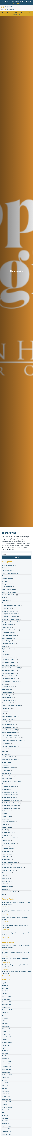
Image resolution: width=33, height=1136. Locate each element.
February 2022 (6, 1126)
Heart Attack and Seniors (9, 716)
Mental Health (6, 762)
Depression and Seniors (9, 643)
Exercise (4, 684)
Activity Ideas (6, 568)
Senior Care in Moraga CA (9, 795)
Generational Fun (7, 703)
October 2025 (6, 1007)
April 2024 (5, 1056)
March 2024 (5, 1058)
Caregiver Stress (7, 608)
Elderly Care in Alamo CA (9, 670)
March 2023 (5, 1091)
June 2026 (5, 985)
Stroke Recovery (7, 886)
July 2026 (4, 983)
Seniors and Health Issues (9, 862)
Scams (4, 784)
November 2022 (6, 1102)
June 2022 (5, 1115)
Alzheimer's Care (7, 578)
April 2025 (5, 1023)
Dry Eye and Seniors (8, 649)
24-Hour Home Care (8, 565)
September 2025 (7, 1010)
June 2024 (5, 1050)
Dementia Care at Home (9, 635)
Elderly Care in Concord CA (10, 676)
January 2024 (6, 1064)
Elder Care (5, 654)
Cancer (4, 603)
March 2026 (5, 994)
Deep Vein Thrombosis (9, 822)
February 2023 (6, 1094)
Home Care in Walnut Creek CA (11, 738)
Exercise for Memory (8, 687)
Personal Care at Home (9, 843)
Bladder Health (6, 816)
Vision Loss (5, 889)
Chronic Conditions (7, 624)
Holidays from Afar (7, 719)
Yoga (3, 894)
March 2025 (5, 1026)
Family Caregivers (7, 695)
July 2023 (4, 1080)
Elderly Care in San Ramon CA (10, 681)
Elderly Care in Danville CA (9, 678)
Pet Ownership (6, 778)
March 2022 (5, 1123)
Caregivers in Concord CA (9, 611)
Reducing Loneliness (8, 849)
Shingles (4, 830)
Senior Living (6, 835)
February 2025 (6, 1029)
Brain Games (6, 600)
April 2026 (5, 991)
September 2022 (7, 1107)
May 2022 (5, 1118)
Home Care (5, 722)
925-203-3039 (10, 10)
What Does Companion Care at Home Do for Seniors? (15, 918)
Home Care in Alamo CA (9, 727)
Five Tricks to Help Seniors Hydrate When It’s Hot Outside (15, 926)
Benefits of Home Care (9, 592)
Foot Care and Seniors (8, 700)
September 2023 (7, 1075)
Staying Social (6, 881)
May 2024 (5, 1053)
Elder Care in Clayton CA (9, 660)
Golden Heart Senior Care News (11, 706)
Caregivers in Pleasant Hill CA (10, 619)
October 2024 (6, 1040)
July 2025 (4, 1015)
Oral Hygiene (6, 770)
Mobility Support (7, 859)
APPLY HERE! (16, 15)
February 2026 (6, 996)
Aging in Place (6, 840)
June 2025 (5, 1018)
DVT (3, 651)
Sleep (3, 714)
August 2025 (6, 1012)
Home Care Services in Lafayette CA (13, 741)
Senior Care (5, 789)
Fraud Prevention (7, 854)
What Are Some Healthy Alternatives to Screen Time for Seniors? (16, 903)
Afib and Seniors (7, 570)
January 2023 (6, 1096)
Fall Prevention (6, 689)
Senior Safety (6, 851)
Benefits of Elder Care (8, 589)
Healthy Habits (6, 708)
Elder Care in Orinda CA (9, 665)
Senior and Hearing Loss (9, 786)
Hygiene (4, 751)
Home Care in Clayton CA (9, 730)
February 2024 (6, 1061)
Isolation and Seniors (8, 757)
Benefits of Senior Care (9, 595)
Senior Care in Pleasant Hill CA (11, 800)
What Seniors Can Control (9, 892)
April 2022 (5, 1121)
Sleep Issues (5, 878)
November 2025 (6, 1004)
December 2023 (6, 1067)
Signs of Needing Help (8, 870)
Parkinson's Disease (8, 776)
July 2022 (4, 1113)
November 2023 (6, 1069)
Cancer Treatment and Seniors (11, 605)
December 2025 (6, 1002)
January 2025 (6, 1031)
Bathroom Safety (7, 587)
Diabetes (4, 646)
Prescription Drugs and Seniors (11, 781)
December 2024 (6, 1034)
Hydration (5, 749)
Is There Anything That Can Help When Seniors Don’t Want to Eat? (16, 911)
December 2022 (6, 1099)
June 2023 (5, 1083)
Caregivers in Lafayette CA (10, 616)
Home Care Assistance (8, 724)
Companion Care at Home (9, 630)
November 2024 (6, 1037)
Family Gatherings (7, 697)
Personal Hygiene (7, 846)
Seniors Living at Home (9, 865)
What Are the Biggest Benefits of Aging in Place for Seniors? (16, 934)
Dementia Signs (6, 641)
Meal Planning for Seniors (9, 759)
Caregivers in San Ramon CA (10, 622)
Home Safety (6, 743)
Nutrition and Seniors (8, 768)
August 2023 (6, 1077)
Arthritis (4, 581)
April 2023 (5, 1088)
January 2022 (6, 1129)
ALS (3, 576)
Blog (3, 597)
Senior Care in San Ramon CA (10, 803)
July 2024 (4, 1048)
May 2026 (5, 988)
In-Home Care (6, 754)
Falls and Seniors (7, 692)
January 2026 (6, 999)
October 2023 (6, 1072)
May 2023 (5, 1085)
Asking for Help (6, 584)
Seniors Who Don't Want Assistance (12, 867)
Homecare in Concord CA (9, 746)
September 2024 (7, 1042)
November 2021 (6, 1134)
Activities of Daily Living (9, 838)
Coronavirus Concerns (8, 633)
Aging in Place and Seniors (10, 573)
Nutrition (5, 711)
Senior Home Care (7, 832)
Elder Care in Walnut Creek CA (11, 668)
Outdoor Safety (7, 773)
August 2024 (6, 1045)
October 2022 (6, 1104)
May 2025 (5, 1021)
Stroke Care (5, 884)
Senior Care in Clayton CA (9, 792)
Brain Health (6, 819)
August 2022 (6, 1110)
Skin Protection (6, 873)
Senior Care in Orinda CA (9, 797)
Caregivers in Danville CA (9, 614)
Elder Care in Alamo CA (8, 657)
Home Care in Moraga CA (9, 735)
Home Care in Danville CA (9, 732)
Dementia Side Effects (8, 638)
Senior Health (6, 811)
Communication (6, 627)
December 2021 (6, 1131)
